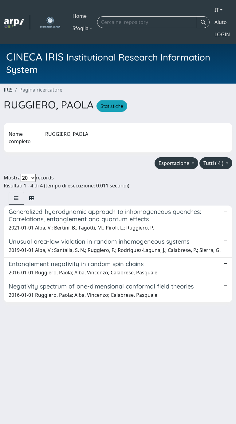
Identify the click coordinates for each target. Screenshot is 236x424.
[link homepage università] (50, 22)
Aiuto (220, 22)
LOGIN (222, 34)
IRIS (8, 89)
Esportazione (175, 163)
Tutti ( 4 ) (214, 163)
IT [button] (216, 9)
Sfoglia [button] (80, 28)
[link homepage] (17, 22)
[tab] (16, 198)
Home (80, 16)
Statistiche (111, 106)
